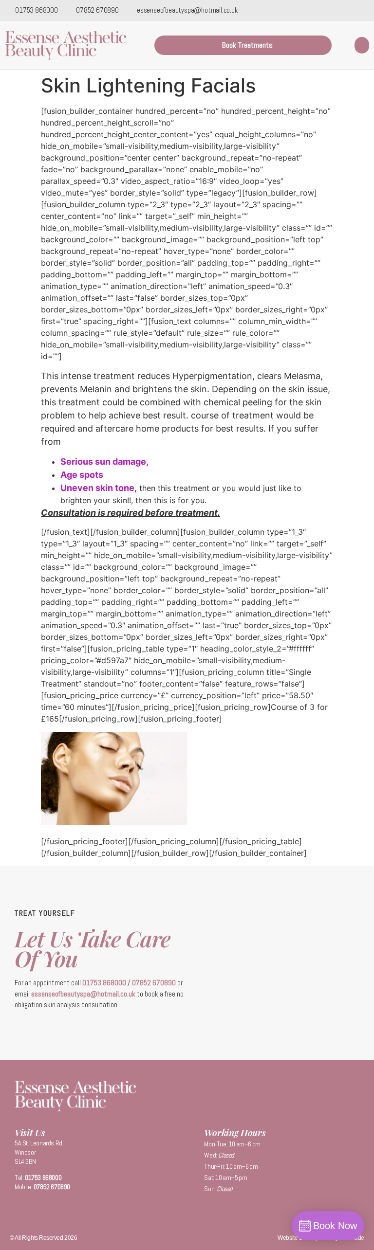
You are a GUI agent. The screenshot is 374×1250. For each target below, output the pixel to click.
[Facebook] (350, 10)
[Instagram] (364, 10)
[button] (362, 45)
